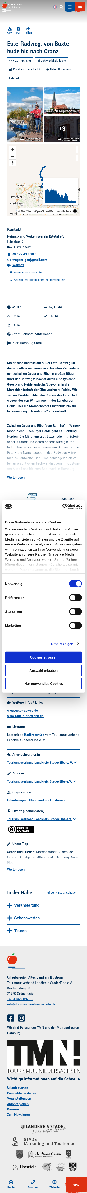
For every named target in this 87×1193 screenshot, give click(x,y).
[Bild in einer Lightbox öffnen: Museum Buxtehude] (62, 129)
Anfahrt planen (18, 1104)
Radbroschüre (34, 735)
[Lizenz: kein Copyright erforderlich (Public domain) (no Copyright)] (20, 833)
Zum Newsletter (18, 1114)
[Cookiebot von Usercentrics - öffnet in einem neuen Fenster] (62, 506)
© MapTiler (25, 211)
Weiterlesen (16, 477)
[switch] (75, 597)
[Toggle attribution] (75, 211)
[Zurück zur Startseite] (12, 7)
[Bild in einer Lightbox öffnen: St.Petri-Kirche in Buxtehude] (62, 100)
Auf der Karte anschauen (61, 893)
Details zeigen (62, 644)
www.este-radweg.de (22, 710)
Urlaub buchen (17, 1088)
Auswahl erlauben (43, 670)
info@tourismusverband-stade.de (31, 1004)
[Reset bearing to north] (12, 162)
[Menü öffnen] (70, 7)
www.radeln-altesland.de (25, 716)
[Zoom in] (12, 149)
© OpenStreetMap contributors (52, 211)
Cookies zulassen (43, 657)
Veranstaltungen (19, 1098)
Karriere (13, 1109)
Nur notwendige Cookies (43, 683)
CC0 (22, 139)
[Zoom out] (12, 156)
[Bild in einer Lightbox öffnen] (43, 1056)
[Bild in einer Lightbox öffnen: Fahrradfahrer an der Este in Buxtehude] (25, 115)
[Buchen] (80, 7)
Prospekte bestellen (21, 1093)
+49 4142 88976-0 (20, 999)
